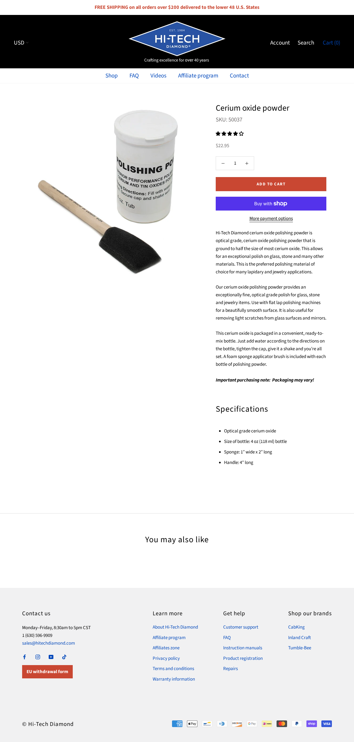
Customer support (240, 627)
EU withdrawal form (47, 671)
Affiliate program (198, 75)
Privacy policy (166, 658)
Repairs (230, 668)
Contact (239, 75)
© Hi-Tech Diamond (48, 724)
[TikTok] (64, 656)
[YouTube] (51, 656)
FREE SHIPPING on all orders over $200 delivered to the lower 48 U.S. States (177, 7)
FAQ (134, 75)
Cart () (331, 42)
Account (280, 42)
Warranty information (174, 679)
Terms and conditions (173, 668)
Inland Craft (299, 637)
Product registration (243, 658)
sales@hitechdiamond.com (48, 643)
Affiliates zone (166, 648)
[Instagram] (37, 656)
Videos (158, 75)
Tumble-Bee (299, 648)
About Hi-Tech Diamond (175, 627)
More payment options (271, 218)
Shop (111, 75)
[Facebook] (24, 656)
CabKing (296, 627)
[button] (230, 134)
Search (306, 42)
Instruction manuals (242, 648)
